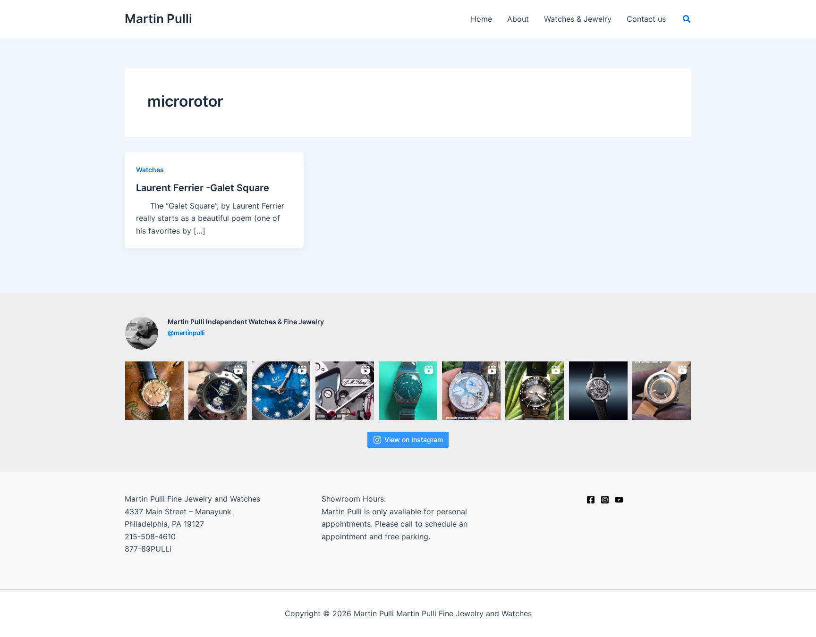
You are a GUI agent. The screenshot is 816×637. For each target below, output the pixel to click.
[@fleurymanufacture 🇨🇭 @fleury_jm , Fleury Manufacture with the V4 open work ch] (344, 390)
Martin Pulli (158, 18)
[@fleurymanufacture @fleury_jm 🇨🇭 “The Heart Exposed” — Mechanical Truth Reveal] (598, 390)
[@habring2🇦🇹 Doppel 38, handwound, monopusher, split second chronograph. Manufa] (154, 390)
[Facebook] (590, 499)
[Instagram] (605, 499)
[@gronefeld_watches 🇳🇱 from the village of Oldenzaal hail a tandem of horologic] (471, 390)
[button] (687, 19)
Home (481, 19)
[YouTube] (619, 499)
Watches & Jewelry (578, 19)
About (518, 19)
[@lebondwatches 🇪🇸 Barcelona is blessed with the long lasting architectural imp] (661, 390)
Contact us (646, 19)
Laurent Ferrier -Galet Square (202, 187)
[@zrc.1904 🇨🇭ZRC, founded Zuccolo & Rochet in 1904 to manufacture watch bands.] (534, 390)
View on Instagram (413, 440)
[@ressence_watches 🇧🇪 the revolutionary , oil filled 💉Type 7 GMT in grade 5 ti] (408, 390)
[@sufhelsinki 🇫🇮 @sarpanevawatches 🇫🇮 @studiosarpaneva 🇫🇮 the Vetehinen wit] (281, 390)
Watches (150, 170)
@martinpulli (186, 332)
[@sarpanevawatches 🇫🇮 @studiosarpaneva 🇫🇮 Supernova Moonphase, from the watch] (217, 390)
